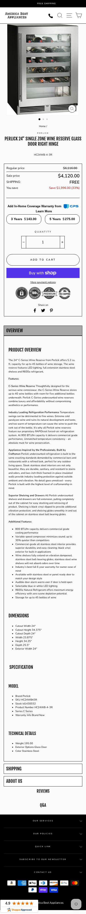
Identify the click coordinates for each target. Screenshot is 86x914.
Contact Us (43, 872)
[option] (46, 3)
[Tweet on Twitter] (43, 310)
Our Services (43, 821)
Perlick (43, 133)
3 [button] (47, 120)
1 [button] (40, 119)
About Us (14, 781)
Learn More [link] (44, 211)
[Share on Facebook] (35, 310)
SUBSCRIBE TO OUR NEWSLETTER (42, 859)
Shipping (14, 769)
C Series (28, 711)
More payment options (43, 282)
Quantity (43, 231)
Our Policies (43, 833)
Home (42, 126)
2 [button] (44, 120)
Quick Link (43, 846)
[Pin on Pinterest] (51, 310)
